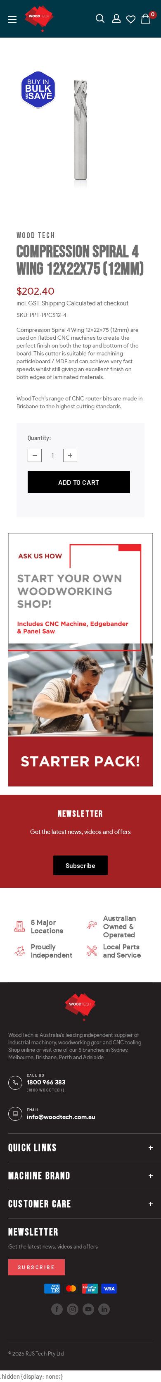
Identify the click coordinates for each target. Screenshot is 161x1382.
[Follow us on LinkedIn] (104, 1309)
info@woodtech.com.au (61, 1117)
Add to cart (78, 482)
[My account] (116, 18)
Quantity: (39, 437)
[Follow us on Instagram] (72, 1309)
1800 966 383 (46, 1082)
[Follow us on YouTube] (88, 1309)
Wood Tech (36, 235)
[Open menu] (12, 19)
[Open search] (100, 18)
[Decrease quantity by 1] (35, 455)
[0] (146, 19)
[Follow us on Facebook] (57, 1309)
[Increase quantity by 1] (70, 455)
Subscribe (80, 865)
